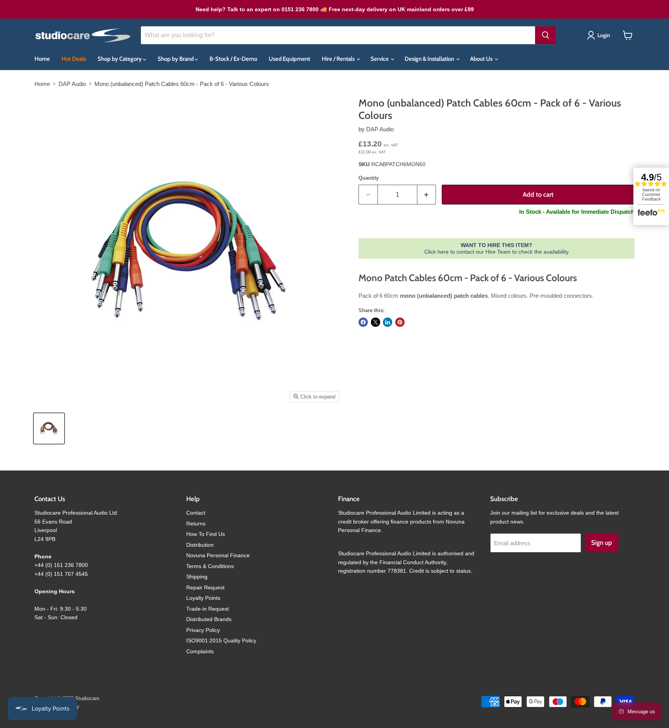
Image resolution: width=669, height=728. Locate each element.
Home (42, 58)
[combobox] (338, 35)
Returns (196, 523)
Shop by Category (120, 58)
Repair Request (205, 587)
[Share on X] (375, 322)
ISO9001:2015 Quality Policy (221, 640)
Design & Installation (430, 58)
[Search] (545, 35)
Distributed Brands (209, 619)
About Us (482, 58)
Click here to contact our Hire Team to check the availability (496, 248)
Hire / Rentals (339, 58)
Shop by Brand (176, 58)
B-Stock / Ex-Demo (233, 58)
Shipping (197, 576)
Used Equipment (289, 58)
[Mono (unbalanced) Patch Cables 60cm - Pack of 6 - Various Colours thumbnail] (49, 428)
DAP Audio (72, 84)
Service (380, 58)
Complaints (200, 651)
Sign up (601, 542)
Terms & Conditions (210, 566)
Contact (195, 513)
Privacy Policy (203, 630)
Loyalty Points (203, 598)
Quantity (369, 178)
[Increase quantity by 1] (426, 194)
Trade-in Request (207, 609)
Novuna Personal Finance (218, 555)
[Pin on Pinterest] (400, 322)
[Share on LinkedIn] (387, 322)
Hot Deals (74, 58)
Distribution (200, 545)
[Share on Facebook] (363, 322)
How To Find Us (205, 534)
